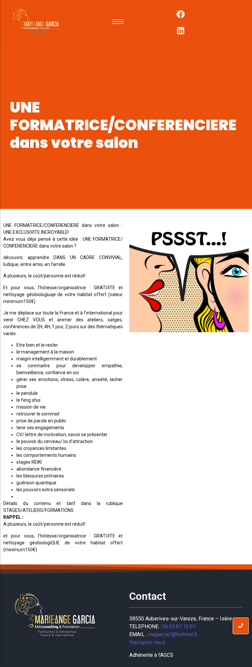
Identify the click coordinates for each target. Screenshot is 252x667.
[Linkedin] (180, 30)
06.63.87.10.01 (179, 626)
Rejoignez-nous (148, 642)
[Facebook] (180, 14)
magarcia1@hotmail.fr (173, 634)
